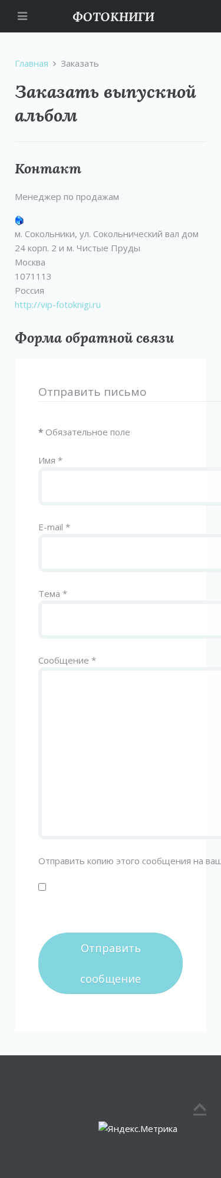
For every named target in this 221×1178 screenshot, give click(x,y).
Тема (52, 593)
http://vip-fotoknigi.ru (58, 304)
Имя (50, 460)
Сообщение (67, 660)
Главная (31, 63)
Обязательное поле (84, 432)
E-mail (54, 527)
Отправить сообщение (110, 963)
